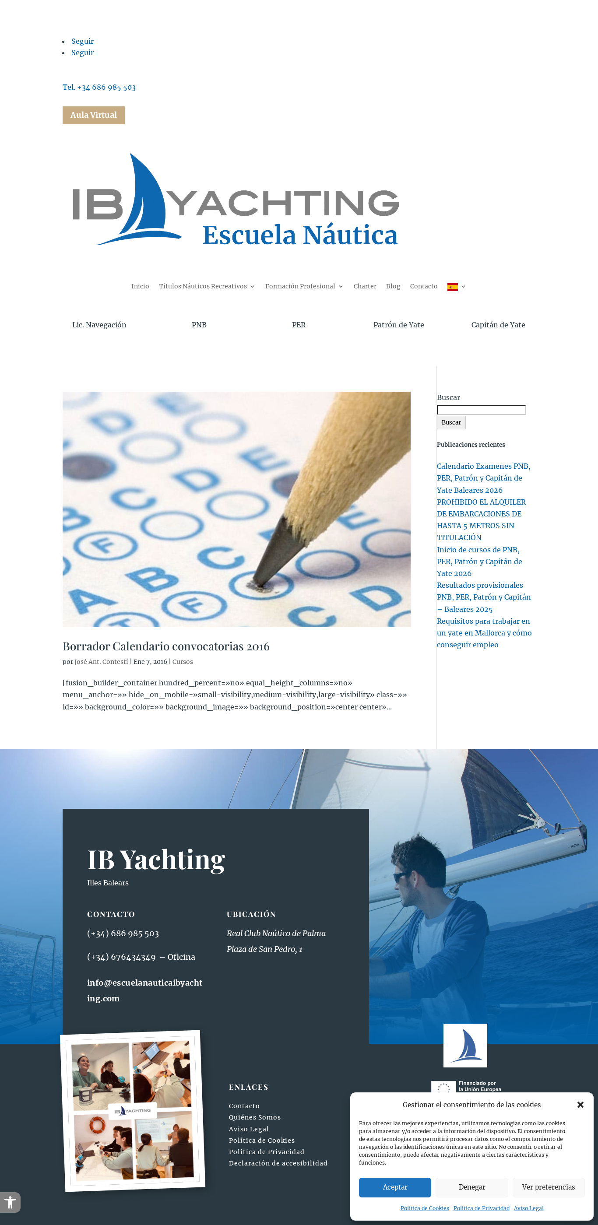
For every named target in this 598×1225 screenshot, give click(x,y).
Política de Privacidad (482, 1208)
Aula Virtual (93, 115)
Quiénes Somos (255, 1117)
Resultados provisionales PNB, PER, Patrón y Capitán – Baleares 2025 (484, 597)
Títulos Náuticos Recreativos (203, 286)
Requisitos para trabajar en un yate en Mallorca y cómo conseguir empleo (484, 633)
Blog (393, 286)
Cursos (182, 662)
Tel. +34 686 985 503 (99, 87)
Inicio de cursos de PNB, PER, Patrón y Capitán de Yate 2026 (479, 561)
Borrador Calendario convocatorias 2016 (166, 645)
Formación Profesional (300, 286)
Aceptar (395, 1187)
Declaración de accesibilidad (278, 1163)
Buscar (448, 397)
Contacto (424, 286)
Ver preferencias (548, 1187)
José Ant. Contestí (101, 662)
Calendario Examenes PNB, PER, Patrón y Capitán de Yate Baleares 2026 (484, 478)
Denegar (472, 1187)
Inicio (140, 286)
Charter (365, 286)
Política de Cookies (425, 1208)
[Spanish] (457, 289)
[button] (10, 1202)
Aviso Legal (529, 1208)
